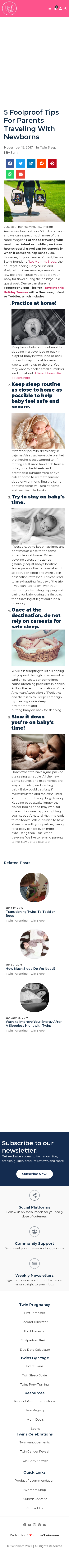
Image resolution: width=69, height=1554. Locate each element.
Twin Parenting (17, 920)
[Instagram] (34, 1524)
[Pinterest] (39, 1524)
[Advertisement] (34, 62)
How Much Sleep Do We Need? (30, 969)
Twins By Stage (34, 1358)
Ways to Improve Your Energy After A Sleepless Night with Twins (34, 1023)
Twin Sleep (48, 147)
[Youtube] (29, 1524)
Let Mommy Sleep (42, 261)
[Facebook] (24, 1524)
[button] (50, 8)
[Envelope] (44, 1524)
